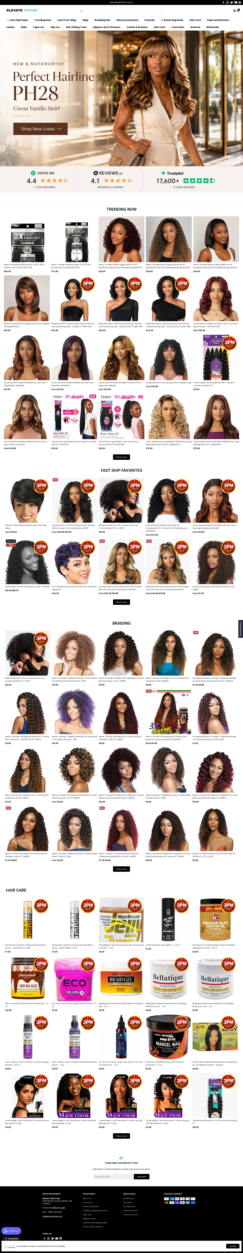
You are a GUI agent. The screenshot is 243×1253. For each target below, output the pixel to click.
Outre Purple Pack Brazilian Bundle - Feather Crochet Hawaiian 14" (213, 384)
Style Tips (87, 1214)
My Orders (128, 1202)
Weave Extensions (127, 20)
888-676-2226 (59, 1208)
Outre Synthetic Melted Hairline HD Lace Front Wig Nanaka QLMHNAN (25, 384)
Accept (232, 1246)
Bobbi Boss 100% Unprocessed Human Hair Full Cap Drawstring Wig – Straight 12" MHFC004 (72, 325)
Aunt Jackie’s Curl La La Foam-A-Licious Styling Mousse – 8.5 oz (27, 1063)
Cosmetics (177, 27)
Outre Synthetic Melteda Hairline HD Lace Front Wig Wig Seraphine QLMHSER (214, 526)
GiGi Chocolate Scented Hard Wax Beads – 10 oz (26, 1005)
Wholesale (212, 27)
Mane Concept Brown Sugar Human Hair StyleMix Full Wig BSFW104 (26, 325)
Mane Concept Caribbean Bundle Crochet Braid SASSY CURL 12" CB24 (74, 855)
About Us (87, 1198)
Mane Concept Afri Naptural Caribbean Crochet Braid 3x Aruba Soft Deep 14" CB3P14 (215, 796)
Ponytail (149, 20)
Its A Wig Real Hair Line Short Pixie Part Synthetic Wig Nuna (74, 588)
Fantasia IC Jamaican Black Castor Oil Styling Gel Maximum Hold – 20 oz (214, 946)
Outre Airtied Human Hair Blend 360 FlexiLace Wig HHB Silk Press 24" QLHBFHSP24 (216, 443)
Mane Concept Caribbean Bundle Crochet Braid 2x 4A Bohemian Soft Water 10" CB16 (74, 679)
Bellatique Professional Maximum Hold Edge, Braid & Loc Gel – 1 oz (213, 1005)
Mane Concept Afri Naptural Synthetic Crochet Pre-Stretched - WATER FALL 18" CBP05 (27, 738)
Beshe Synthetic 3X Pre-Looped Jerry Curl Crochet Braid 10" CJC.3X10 (118, 526)
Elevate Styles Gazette (93, 1227)
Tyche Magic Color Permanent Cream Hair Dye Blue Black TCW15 (27, 1122)
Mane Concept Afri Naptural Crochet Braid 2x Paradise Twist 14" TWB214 (26, 855)
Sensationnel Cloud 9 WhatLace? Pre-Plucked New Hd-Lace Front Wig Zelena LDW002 (120, 588)
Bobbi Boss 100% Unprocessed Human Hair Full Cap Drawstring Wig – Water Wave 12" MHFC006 (168, 325)
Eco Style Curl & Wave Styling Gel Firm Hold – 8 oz (73, 1005)
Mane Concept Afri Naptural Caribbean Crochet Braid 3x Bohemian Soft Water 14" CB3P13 (168, 855)
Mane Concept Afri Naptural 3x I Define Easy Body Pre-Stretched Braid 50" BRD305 (166, 738)
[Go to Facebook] (223, 2)
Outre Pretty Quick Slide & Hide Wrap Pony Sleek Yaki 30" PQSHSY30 (73, 443)
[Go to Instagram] (227, 2)
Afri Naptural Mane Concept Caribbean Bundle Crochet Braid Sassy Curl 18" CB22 (214, 738)
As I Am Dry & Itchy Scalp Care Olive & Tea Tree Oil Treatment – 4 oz (121, 1063)
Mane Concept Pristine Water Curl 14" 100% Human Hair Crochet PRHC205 (24, 266)
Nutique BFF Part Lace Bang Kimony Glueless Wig (168, 382)
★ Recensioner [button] (240, 629)
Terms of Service (131, 1214)
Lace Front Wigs (66, 20)
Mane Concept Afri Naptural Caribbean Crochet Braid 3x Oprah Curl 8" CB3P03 (74, 796)
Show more (121, 457)
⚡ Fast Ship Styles (17, 20)
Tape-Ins (38, 27)
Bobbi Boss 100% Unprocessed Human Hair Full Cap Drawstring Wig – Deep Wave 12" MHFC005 (121, 325)
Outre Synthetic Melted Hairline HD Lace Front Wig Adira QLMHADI (120, 384)
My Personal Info (131, 1210)
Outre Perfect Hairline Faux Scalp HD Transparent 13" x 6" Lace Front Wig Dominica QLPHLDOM (166, 528)
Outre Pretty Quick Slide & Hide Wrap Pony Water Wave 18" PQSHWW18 (118, 443)
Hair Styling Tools (76, 27)
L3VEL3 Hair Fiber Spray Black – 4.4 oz (163, 945)
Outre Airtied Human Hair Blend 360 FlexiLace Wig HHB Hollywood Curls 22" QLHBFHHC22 (169, 443)
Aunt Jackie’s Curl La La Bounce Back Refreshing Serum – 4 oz (74, 1063)
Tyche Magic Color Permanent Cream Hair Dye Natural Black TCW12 (74, 1122)
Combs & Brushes (137, 27)
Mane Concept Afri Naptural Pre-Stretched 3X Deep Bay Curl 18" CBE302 (26, 796)
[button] (238, 5)
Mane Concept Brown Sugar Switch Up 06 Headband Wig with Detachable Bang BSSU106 (167, 266)
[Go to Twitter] (231, 2)
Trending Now (42, 20)
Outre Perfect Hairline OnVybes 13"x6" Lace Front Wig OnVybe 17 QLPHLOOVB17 (215, 325)
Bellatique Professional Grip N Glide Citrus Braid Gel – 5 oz (121, 1005)
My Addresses (129, 1206)
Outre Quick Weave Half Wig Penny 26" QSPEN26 (27, 586)
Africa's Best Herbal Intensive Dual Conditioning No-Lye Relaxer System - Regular (215, 1063)
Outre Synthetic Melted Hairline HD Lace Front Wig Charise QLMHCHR (25, 443)
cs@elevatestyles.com (52, 1216)
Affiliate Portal (89, 1219)
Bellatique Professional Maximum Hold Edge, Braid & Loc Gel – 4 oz (166, 1005)
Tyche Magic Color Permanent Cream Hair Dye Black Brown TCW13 (121, 1122)
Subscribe (141, 1176)
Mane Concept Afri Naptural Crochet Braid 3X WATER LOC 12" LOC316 (214, 855)
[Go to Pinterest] (239, 2)
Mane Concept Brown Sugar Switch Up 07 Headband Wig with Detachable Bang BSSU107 (120, 266)
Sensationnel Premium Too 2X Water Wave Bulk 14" (215, 1122)
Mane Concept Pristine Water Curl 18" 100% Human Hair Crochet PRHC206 (71, 266)
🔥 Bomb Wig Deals (172, 20)
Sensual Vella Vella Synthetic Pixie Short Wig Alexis (25, 526)
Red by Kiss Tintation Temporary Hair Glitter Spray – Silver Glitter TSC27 (72, 946)
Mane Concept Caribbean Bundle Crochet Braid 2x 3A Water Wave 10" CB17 (74, 738)
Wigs (85, 20)
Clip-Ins (55, 27)
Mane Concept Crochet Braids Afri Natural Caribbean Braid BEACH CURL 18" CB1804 (118, 855)
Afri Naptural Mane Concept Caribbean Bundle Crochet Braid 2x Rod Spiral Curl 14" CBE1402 (214, 679)
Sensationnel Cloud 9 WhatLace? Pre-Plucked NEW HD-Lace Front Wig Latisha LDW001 (73, 526)
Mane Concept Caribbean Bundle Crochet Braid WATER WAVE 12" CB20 (168, 796)
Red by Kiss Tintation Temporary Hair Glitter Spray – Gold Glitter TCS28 (25, 946)
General (195, 27)
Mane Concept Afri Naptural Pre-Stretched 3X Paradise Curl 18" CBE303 (167, 679)
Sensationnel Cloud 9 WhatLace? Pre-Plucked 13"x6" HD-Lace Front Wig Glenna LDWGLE (167, 588)
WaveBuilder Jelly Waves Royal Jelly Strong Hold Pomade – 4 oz (121, 946)
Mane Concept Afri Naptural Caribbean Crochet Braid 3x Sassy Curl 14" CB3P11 (121, 679)
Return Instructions (91, 1206)
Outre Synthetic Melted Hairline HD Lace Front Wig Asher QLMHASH (72, 384)
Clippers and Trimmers (106, 27)
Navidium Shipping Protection (95, 1210)
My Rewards (129, 1198)
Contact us (88, 1202)
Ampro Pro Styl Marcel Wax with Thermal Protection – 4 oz (164, 1063)
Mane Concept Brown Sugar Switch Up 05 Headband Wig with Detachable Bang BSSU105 (215, 266)
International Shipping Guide (95, 1223)
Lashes (10, 27)
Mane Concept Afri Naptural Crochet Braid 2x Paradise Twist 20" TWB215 (120, 738)
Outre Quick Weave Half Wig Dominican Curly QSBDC (214, 588)
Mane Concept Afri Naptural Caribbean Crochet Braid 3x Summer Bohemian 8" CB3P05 (121, 796)
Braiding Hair (102, 20)
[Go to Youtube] (235, 2)
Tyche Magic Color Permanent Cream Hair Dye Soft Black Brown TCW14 (167, 1122)
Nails (24, 27)
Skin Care (159, 27)
